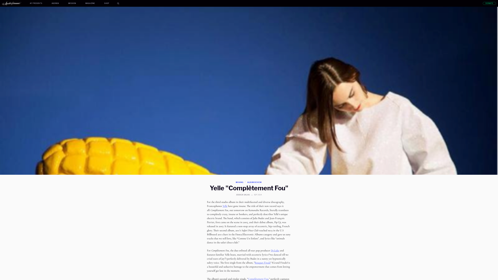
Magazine (90, 3)
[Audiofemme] (13, 3)
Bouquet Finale (263, 262)
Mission (72, 3)
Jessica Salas (243, 195)
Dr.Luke (275, 250)
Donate (489, 3)
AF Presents (36, 3)
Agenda (55, 3)
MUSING (239, 182)
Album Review (254, 182)
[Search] (118, 3)
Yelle (225, 206)
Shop (106, 3)
